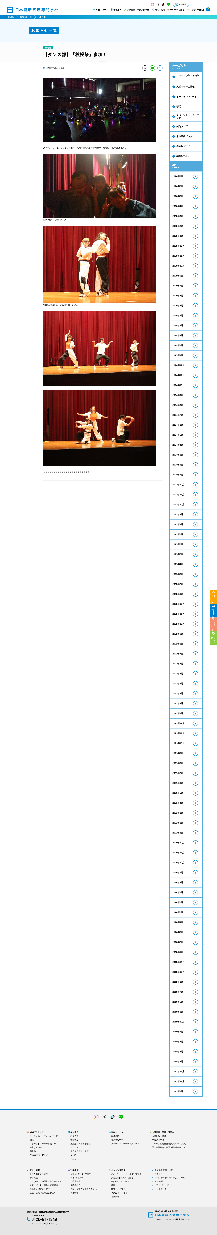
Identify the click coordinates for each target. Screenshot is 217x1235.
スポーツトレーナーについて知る (126, 1174)
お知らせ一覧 (26, 17)
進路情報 (115, 1197)
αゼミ (32, 1140)
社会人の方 (75, 1181)
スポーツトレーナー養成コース (44, 1144)
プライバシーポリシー (165, 1185)
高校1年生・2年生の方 (80, 1174)
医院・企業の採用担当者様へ (43, 1193)
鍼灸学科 (115, 1136)
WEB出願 (213, 612)
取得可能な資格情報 (39, 1174)
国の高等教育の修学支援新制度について (170, 1147)
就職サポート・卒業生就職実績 (44, 1185)
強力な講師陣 (36, 1147)
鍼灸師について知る (120, 1181)
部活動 (33, 1151)
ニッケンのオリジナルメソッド (44, 1136)
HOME (11, 17)
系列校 (73, 1155)
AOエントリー (213, 626)
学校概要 (74, 1140)
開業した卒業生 (118, 1189)
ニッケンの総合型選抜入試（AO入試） (169, 1144)
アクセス (74, 1147)
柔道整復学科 (117, 1140)
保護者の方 (75, 1185)
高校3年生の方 (77, 1178)
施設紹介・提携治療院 (80, 1144)
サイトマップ (161, 1189)
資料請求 (182, 4)
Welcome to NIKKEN (39, 1155)
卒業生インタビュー (120, 1193)
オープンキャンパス (213, 598)
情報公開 (159, 1181)
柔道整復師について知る (122, 1178)
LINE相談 (214, 639)
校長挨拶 (74, 1136)
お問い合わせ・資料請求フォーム (170, 1178)
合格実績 (34, 1178)
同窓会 (73, 1159)
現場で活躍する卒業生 (40, 1189)
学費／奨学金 (158, 1140)
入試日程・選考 (159, 1136)
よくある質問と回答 (79, 1151)
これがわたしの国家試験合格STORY (46, 1181)
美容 (113, 1185)
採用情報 (74, 1193)
